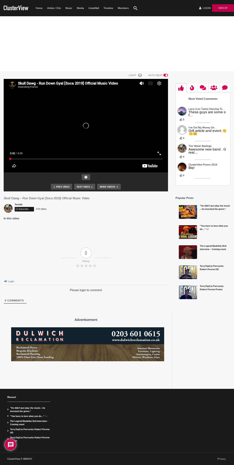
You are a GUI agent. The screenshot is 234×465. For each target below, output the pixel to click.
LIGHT (132, 75)
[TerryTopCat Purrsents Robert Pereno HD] (188, 272)
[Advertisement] (117, 43)
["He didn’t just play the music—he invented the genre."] (188, 212)
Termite (18, 204)
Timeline (108, 8)
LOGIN (206, 8)
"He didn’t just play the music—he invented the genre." (27, 410)
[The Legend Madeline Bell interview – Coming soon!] (188, 252)
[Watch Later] (86, 177)
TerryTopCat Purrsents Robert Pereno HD (30, 431)
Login (10, 281)
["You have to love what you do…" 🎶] (188, 232)
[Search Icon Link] (134, 8)
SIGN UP (222, 8)
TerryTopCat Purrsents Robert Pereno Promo (30, 439)
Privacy (221, 459)
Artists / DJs (54, 8)
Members (123, 8)
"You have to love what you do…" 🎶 (29, 416)
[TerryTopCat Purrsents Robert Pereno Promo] (188, 292)
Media (80, 8)
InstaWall (93, 8)
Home (39, 8)
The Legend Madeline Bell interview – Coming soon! (29, 423)
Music (68, 8)
